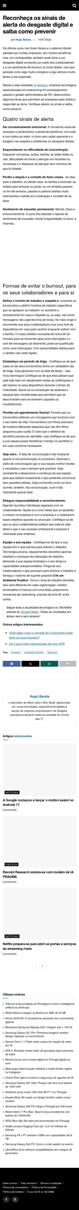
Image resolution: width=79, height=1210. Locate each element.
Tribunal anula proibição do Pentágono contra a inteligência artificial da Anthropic (39, 1005)
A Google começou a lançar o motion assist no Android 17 (38, 802)
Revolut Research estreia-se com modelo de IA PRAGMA (38, 874)
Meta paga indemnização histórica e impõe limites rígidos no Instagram (38, 1070)
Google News (30, 612)
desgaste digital (34, 652)
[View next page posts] (43, 965)
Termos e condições (51, 1183)
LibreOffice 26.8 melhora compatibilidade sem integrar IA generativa (38, 1151)
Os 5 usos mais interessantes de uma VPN (37, 644)
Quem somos (10, 1183)
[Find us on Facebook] (6, 1199)
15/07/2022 (44, 39)
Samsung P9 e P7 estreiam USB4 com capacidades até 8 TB (38, 1137)
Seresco (42, 85)
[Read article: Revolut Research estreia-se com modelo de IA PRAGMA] (39, 842)
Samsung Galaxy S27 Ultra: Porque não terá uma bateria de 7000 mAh (38, 1084)
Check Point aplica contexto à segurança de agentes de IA (39, 1077)
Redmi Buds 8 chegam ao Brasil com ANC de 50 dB (35, 1013)
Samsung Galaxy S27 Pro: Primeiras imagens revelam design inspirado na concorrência (37, 1034)
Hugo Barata (23, 39)
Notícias (12, 792)
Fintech (11, 864)
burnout (15, 652)
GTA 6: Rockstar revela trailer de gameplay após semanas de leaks (39, 1052)
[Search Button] (74, 5)
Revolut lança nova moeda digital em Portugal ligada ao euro (37, 1061)
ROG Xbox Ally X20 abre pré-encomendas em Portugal (37, 1120)
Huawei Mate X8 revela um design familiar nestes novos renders (38, 1099)
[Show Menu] (4, 5)
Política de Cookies (13, 1191)
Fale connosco (28, 1183)
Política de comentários (15, 1187)
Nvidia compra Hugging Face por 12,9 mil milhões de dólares (36, 1128)
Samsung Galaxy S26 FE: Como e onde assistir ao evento (39, 1144)
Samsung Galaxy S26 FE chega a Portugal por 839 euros (38, 1106)
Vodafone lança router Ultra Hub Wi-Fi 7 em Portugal (36, 1092)
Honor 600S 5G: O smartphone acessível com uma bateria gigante (39, 1020)
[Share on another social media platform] (67, 664)
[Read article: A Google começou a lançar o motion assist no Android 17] (39, 770)
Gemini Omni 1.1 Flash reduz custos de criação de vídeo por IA (38, 1043)
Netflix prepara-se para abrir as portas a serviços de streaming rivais (39, 946)
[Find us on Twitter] (15, 1199)
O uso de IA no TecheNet (40, 1191)
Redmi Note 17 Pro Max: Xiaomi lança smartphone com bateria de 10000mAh (37, 1113)
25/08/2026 (11, 809)
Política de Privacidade (44, 1187)
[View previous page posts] (36, 965)
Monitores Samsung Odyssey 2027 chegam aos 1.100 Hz (38, 1027)
